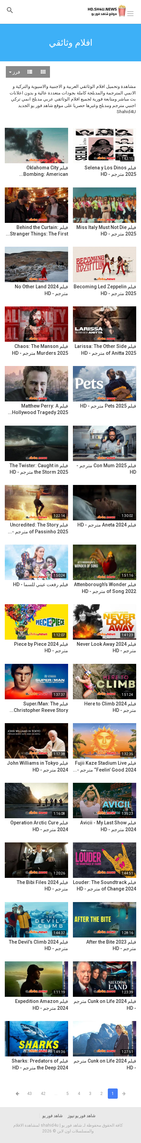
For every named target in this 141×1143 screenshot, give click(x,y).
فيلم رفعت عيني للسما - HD (40, 584)
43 (29, 1093)
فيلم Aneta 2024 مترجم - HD (106, 525)
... (55, 1093)
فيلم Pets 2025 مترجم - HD (108, 406)
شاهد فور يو (52, 1115)
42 (43, 1093)
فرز (16, 72)
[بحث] (10, 10)
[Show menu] (130, 13)
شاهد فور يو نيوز (81, 1115)
